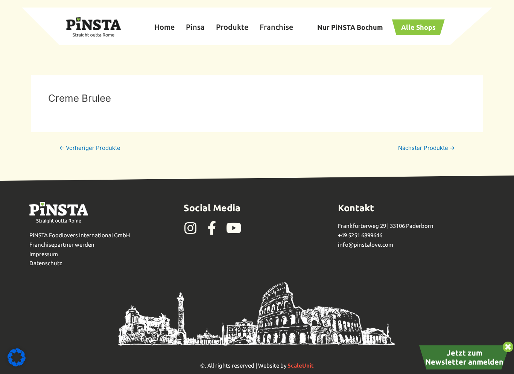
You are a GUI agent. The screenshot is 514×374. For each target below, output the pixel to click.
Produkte (232, 27)
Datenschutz (45, 263)
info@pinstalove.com (365, 244)
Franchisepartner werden (61, 244)
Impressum (43, 254)
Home (164, 27)
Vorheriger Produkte (89, 148)
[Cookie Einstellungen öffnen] (17, 364)
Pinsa (195, 27)
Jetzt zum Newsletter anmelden (464, 357)
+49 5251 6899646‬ (360, 235)
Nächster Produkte (426, 148)
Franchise (276, 27)
